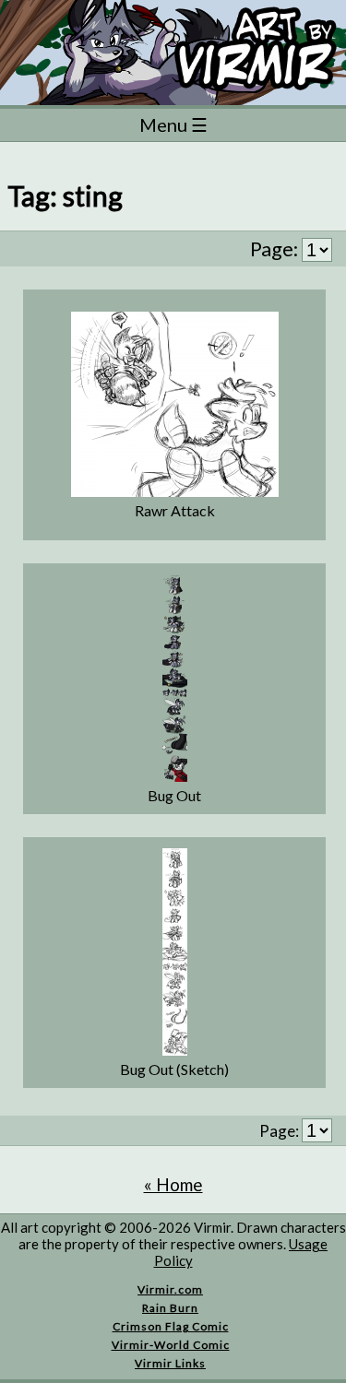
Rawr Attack (175, 510)
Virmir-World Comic (171, 1345)
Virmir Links (170, 1363)
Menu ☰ (173, 124)
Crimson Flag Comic (171, 1326)
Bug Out (174, 795)
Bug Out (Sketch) (174, 1069)
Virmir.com (170, 1289)
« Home (173, 1184)
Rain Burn (170, 1308)
